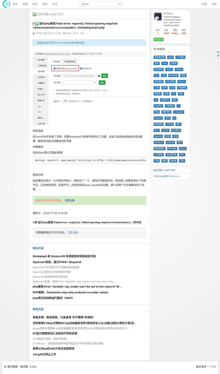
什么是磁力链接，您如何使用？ (51, 338)
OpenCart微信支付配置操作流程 (52, 271)
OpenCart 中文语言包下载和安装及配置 (56, 267)
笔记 (35, 4)
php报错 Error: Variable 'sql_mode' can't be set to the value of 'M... (77, 286)
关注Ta (159, 39)
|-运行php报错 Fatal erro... (166, 176)
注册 (204, 4)
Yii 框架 (211, 366)
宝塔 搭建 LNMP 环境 (50, 14)
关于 (55, 4)
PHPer (38, 33)
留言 (45, 4)
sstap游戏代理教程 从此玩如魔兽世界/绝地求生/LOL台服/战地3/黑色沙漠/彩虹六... (81, 328)
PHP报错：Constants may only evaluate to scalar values (70, 292)
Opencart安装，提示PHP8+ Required (57, 262)
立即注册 (73, 232)
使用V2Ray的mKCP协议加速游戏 (53, 348)
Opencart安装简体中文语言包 (50, 276)
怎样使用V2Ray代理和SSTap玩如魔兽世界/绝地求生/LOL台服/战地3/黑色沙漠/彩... (84, 323)
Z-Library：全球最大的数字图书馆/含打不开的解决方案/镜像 (68, 343)
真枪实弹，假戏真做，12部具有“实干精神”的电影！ (64, 317)
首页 (15, 4)
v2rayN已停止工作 (44, 354)
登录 (214, 4)
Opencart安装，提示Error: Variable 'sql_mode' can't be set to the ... (74, 281)
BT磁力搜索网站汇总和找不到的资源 (55, 333)
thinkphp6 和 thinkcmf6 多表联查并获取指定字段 (64, 256)
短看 (25, 4)
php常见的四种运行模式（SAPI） (54, 298)
